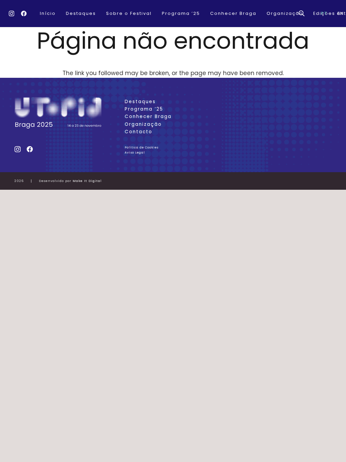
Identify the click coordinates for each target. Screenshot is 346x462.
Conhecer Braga (148, 116)
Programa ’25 (144, 109)
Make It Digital (87, 181)
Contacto (138, 132)
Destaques (140, 101)
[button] (301, 13)
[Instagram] (11, 13)
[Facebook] (24, 13)
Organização (143, 124)
